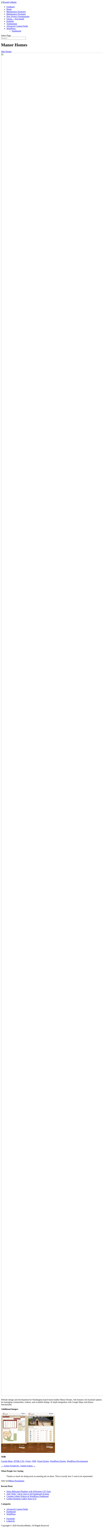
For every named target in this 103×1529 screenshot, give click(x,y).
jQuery (28, 1461)
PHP (34, 1461)
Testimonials (11, 24)
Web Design (6, 51)
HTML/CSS (19, 1461)
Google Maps (7, 1461)
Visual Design (43, 1461)
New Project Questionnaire (17, 16)
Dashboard (16, 31)
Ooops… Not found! (15, 19)
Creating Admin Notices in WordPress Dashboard (27, 1496)
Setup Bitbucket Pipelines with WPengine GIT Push (28, 1491)
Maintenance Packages (16, 11)
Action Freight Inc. (10, 1466)
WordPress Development (77, 1461)
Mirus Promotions (16, 1481)
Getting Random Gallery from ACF (21, 1499)
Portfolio (10, 21)
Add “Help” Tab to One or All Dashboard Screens (27, 1494)
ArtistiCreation (27, 1466)
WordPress (11, 28)
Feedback (10, 7)
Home (9, 9)
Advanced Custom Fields (17, 26)
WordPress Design (58, 1461)
